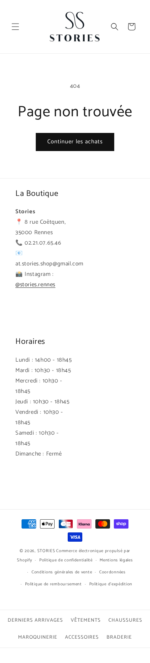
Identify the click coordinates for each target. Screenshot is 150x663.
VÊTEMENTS (86, 620)
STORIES (46, 550)
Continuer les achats (75, 141)
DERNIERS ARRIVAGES (35, 620)
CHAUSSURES (125, 620)
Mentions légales (116, 560)
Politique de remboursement (53, 584)
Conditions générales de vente (62, 572)
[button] (15, 26)
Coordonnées (112, 572)
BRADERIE (119, 637)
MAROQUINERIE (37, 637)
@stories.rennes (35, 284)
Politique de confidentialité (66, 560)
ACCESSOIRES (82, 637)
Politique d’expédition (110, 584)
